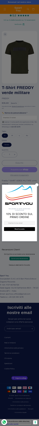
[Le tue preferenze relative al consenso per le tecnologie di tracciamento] (35, 422)
